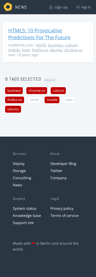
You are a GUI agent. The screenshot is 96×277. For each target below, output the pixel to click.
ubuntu (56, 49)
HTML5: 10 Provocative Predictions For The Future (39, 34)
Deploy (19, 163)
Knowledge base (27, 215)
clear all (50, 79)
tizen (26, 49)
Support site (23, 222)
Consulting (22, 177)
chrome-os (73, 49)
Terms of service (64, 215)
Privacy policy (61, 208)
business (55, 45)
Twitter (56, 170)
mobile (14, 49)
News (17, 184)
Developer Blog (63, 163)
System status (25, 208)
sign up (61, 7)
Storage (19, 170)
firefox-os (40, 49)
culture (71, 45)
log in (85, 7)
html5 (41, 45)
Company (58, 177)
